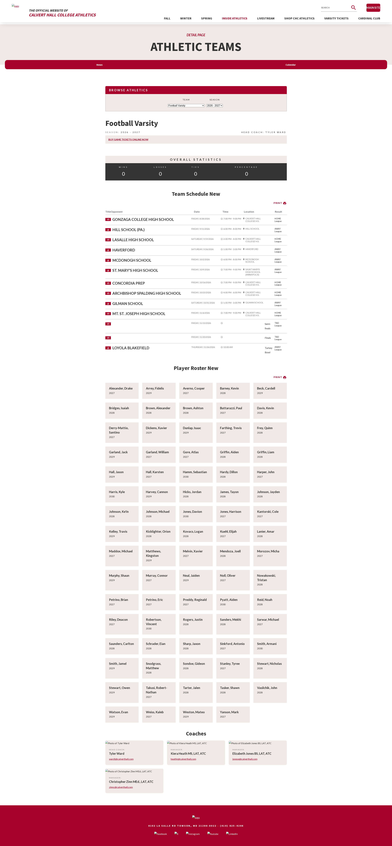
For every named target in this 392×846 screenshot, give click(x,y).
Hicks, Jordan (192, 492)
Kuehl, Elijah (228, 531)
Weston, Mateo (194, 712)
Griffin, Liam (265, 452)
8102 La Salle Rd (162, 825)
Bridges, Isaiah (119, 408)
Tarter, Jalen (191, 688)
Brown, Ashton (193, 408)
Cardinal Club (369, 18)
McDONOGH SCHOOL (252, 260)
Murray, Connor (157, 575)
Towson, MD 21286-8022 (197, 825)
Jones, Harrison (230, 511)
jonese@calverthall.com (244, 758)
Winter (185, 18)
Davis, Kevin (265, 408)
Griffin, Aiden (229, 452)
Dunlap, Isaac (192, 428)
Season (215, 99)
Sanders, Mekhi (230, 619)
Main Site (373, 7)
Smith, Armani (267, 644)
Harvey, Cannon (157, 492)
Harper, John (265, 472)
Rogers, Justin (193, 619)
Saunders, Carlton (121, 644)
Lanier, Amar (265, 531)
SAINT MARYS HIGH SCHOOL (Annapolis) (252, 272)
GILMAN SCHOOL (254, 302)
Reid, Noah (264, 599)
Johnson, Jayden (268, 492)
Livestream (266, 18)
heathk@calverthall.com (183, 758)
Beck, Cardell (266, 388)
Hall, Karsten (155, 472)
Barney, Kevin (229, 388)
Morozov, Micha (268, 551)
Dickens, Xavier (156, 428)
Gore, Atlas (191, 452)
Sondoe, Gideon (194, 663)
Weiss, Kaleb (155, 712)
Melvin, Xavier (193, 551)
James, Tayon (229, 492)
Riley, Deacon (118, 619)
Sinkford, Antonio (232, 644)
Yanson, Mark (229, 712)
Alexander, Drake (121, 388)
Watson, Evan (118, 712)
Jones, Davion (192, 511)
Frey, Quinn (265, 428)
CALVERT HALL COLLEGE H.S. (253, 219)
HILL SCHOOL (252, 229)
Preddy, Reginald (195, 599)
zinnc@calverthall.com (121, 787)
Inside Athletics (234, 18)
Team (186, 99)
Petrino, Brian (118, 599)
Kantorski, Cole (268, 511)
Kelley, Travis (118, 531)
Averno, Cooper (194, 388)
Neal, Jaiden (191, 575)
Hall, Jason (116, 472)
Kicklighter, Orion (158, 531)
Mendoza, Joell (230, 551)
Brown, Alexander (158, 408)
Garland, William (157, 452)
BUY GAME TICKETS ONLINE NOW (128, 139)
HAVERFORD (251, 249)
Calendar (291, 64)
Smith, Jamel (117, 663)
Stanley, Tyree (230, 663)
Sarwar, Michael (268, 619)
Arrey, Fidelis (155, 388)
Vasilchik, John (267, 688)
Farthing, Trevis (231, 428)
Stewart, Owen (119, 688)
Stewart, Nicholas (269, 663)
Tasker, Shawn (229, 688)
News (99, 64)
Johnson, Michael (158, 511)
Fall (167, 18)
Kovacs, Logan (193, 531)
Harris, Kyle (117, 492)
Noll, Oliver (228, 575)
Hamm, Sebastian (195, 472)
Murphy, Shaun (119, 575)
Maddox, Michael (121, 551)
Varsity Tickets (336, 18)
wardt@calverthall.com (121, 758)
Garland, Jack (118, 452)
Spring (206, 18)
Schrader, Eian (155, 644)
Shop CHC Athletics (299, 18)
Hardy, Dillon (229, 472)
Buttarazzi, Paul (231, 408)
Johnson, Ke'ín (119, 511)
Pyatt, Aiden (228, 599)
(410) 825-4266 (232, 825)
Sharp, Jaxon (191, 644)
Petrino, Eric (154, 599)
